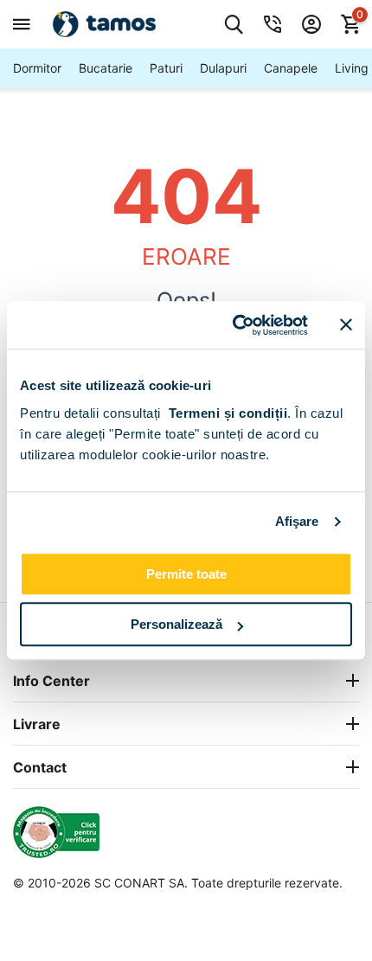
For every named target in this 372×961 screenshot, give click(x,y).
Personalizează (176, 624)
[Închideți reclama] (346, 325)
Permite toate (186, 574)
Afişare (297, 521)
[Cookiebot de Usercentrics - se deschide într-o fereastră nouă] (234, 325)
